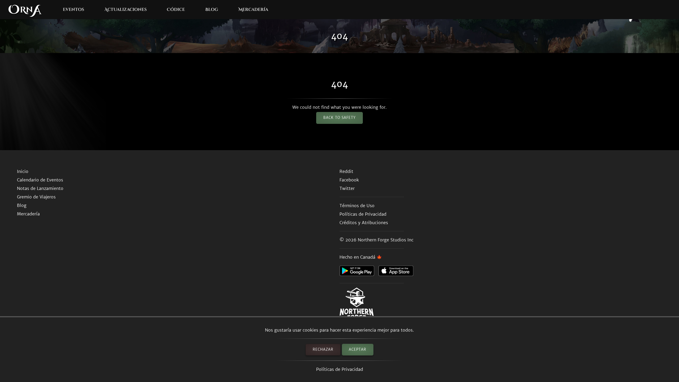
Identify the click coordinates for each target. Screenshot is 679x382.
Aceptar (357, 349)
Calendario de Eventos (40, 180)
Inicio (22, 171)
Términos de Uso (357, 205)
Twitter (347, 188)
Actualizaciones (126, 9)
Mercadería (253, 9)
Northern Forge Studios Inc (386, 239)
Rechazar (323, 349)
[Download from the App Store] (397, 272)
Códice (176, 9)
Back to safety (339, 117)
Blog (211, 9)
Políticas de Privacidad (339, 369)
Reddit (346, 171)
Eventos (73, 9)
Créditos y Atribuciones (364, 222)
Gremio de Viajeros (36, 196)
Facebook (349, 180)
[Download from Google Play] (359, 272)
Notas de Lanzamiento (40, 188)
